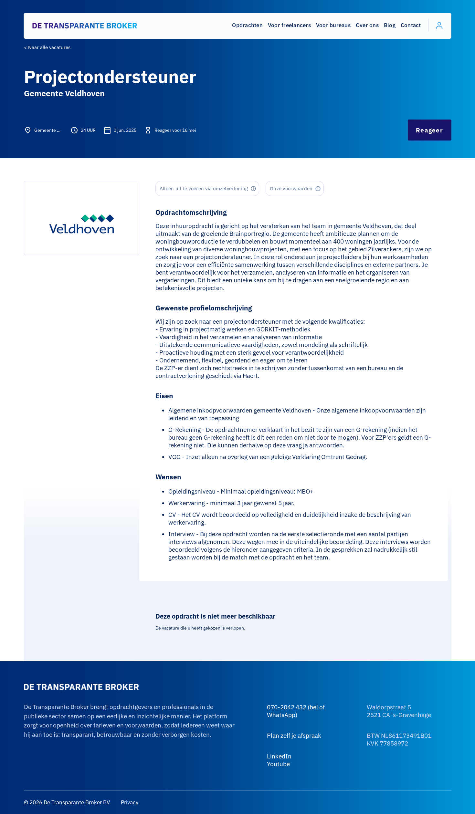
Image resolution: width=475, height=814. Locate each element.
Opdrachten (247, 25)
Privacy (129, 802)
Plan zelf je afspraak (294, 735)
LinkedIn (279, 756)
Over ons (367, 25)
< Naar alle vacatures (47, 47)
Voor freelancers (289, 25)
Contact (411, 25)
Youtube (278, 764)
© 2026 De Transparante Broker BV (67, 802)
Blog (390, 25)
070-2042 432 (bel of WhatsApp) (296, 711)
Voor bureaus (333, 25)
